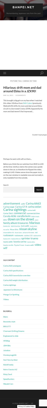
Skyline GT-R (6, 239)
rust (36, 232)
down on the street (21, 219)
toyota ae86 (8, 242)
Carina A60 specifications (13, 270)
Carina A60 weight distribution (15, 280)
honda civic (6, 226)
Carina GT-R (21, 206)
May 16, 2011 (8, 95)
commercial (20, 213)
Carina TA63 (8, 213)
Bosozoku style (9, 321)
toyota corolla (8, 245)
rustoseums (18, 235)
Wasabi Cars (8, 384)
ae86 (23, 204)
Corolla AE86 (9, 216)
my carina (6, 229)
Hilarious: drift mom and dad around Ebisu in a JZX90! (22, 89)
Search (6, 185)
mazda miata (33, 226)
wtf (5, 248)
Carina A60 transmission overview (16, 275)
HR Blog (6, 341)
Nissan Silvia (14, 229)
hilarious (34, 222)
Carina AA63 (33, 203)
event (36, 220)
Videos (6, 299)
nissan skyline (28, 228)
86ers (5, 317)
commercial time (33, 213)
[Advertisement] (23, 45)
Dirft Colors (27, 103)
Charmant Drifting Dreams (13, 331)
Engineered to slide (10, 336)
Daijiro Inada (35, 216)
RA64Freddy (8, 365)
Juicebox (6, 350)
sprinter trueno (29, 238)
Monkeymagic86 (9, 355)
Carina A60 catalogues (12, 266)
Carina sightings (15, 209)
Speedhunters (8, 379)
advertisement (11, 203)
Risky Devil (7, 374)
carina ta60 (31, 210)
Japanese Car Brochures (12, 290)
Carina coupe (8, 207)
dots (5, 220)
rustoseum (8, 235)
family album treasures (15, 223)
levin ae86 (25, 226)
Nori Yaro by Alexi (10, 360)
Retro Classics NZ (10, 369)
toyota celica (31, 242)
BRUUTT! (7, 326)
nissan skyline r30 (8, 232)
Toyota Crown (19, 245)
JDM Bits (7, 345)
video (38, 244)
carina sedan (34, 206)
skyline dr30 (37, 235)
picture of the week (28, 232)
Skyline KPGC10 (15, 239)
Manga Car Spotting (11, 294)
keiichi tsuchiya (15, 226)
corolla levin (23, 216)
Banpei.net (23, 7)
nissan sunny (18, 232)
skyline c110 (28, 235)
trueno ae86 (29, 245)
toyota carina (19, 241)
